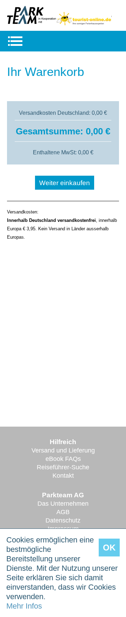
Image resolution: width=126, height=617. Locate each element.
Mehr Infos (24, 606)
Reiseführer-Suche (63, 467)
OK (109, 547)
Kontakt (63, 475)
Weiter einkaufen (64, 183)
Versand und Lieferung (63, 450)
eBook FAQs (63, 458)
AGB (63, 512)
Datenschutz (63, 520)
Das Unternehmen (63, 503)
